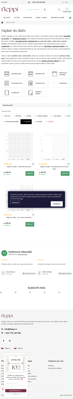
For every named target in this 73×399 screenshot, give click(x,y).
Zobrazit (30, 173)
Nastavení (15, 203)
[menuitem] (6, 18)
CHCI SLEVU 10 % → (16, 390)
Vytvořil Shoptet (67, 395)
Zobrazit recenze (22, 254)
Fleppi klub (28, 381)
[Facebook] (3, 340)
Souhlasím (56, 204)
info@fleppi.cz (10, 329)
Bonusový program (30, 379)
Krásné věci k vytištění (54, 368)
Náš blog (51, 366)
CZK (66, 2)
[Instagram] (9, 340)
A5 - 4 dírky (20, 159)
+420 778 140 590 (13, 333)
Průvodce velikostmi (31, 376)
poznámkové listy (21, 41)
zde (21, 199)
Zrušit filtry (51, 121)
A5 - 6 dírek (12, 159)
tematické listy (32, 41)
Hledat (45, 9)
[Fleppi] (7, 316)
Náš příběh (4, 2)
